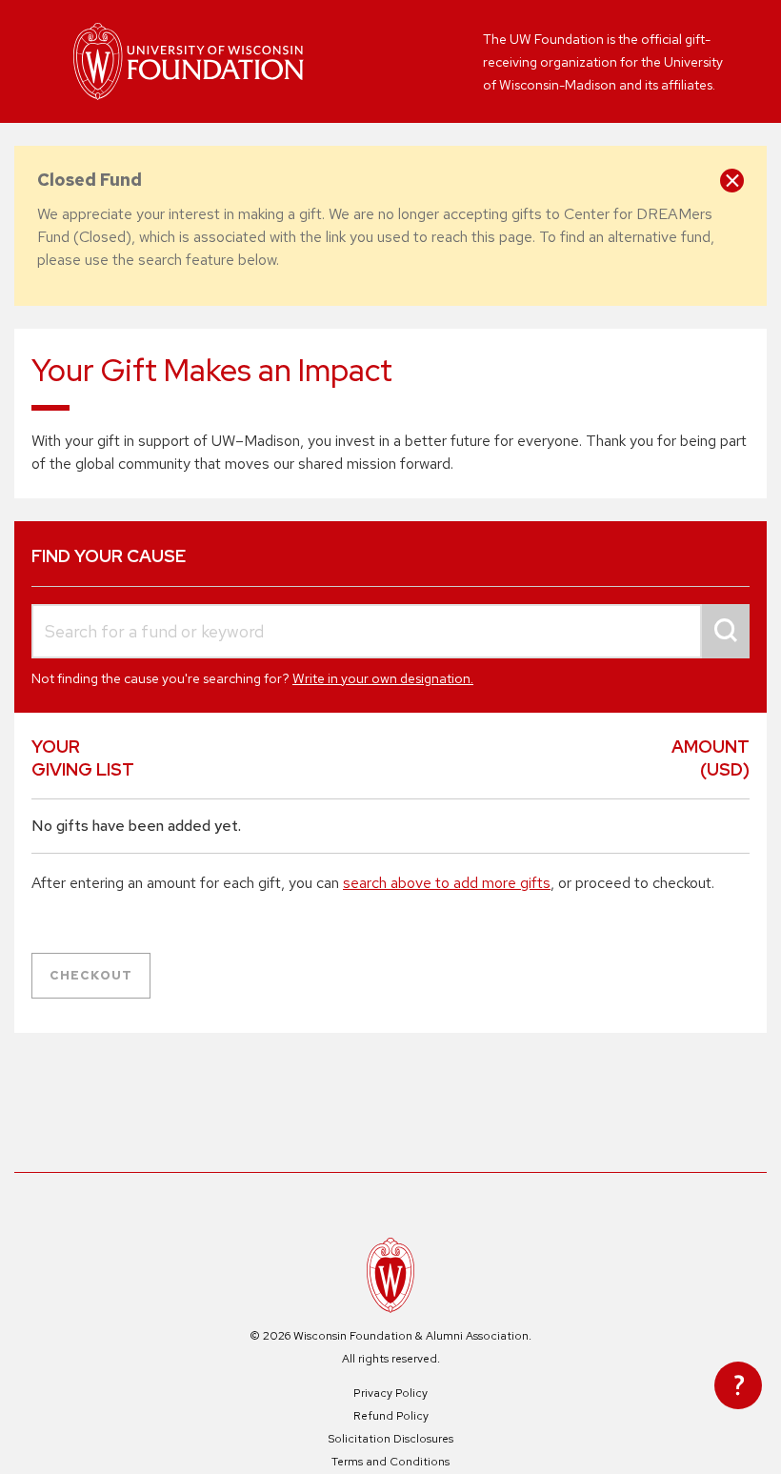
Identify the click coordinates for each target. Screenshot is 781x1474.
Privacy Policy (390, 1393)
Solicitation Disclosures (390, 1438)
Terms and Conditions (390, 1461)
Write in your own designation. (382, 678)
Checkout (91, 975)
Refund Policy (391, 1416)
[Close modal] (732, 180)
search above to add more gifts (447, 883)
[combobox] (390, 631)
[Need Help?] (738, 1385)
